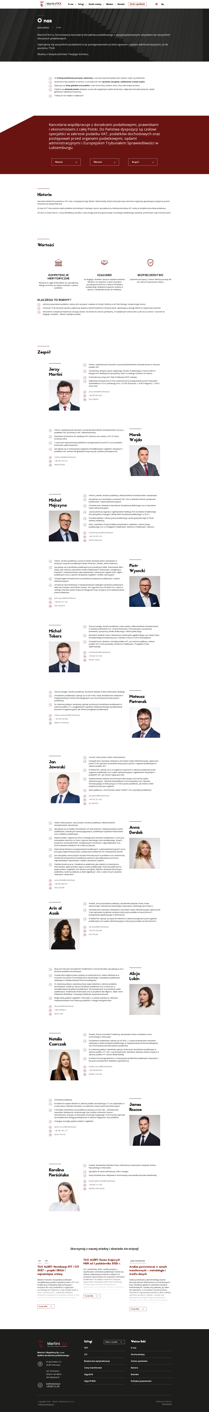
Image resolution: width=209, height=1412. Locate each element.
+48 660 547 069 (95, 656)
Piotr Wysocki (59, 605)
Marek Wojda (59, 464)
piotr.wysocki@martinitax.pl (65, 598)
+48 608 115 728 (95, 1185)
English (156, 4)
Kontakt (121, 4)
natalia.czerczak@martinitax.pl (100, 1066)
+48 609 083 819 (60, 884)
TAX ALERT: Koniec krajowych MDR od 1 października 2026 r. (102, 1262)
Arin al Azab (93, 934)
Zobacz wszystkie (111, 1342)
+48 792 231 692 (95, 799)
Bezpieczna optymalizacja (97, 1361)
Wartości (97, 162)
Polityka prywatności (141, 1381)
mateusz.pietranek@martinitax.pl (67, 715)
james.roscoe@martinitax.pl (65, 1127)
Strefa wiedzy (95, 4)
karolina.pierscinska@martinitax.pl (102, 1181)
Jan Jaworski (93, 803)
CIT (39, 1261)
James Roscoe (60, 1134)
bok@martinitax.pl (53, 1383)
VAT (86, 1347)
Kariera (134, 1367)
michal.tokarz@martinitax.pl (99, 652)
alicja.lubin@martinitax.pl (63, 1006)
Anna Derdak (59, 887)
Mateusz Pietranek (61, 722)
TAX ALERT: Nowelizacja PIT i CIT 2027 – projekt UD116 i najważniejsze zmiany (58, 1270)
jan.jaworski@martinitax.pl (99, 795)
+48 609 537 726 (60, 602)
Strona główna (43, 27)
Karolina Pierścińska (96, 1188)
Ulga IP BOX (90, 1381)
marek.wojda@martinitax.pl (65, 457)
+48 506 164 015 (60, 461)
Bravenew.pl (167, 1404)
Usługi (81, 4)
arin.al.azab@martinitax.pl (99, 927)
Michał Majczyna (95, 540)
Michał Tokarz (94, 660)
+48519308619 (60, 1010)
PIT (46, 1261)
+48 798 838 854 (95, 1070)
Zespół (135, 162)
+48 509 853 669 (95, 395)
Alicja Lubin (58, 1013)
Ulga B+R (88, 1374)
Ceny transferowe (137, 1261)
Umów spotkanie (137, 4)
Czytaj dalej (43, 1306)
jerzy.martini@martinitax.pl (99, 391)
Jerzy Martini (93, 399)
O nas (70, 4)
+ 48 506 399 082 (61, 719)
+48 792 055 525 (95, 536)
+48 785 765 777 (60, 1130)
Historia (59, 162)
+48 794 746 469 (95, 930)
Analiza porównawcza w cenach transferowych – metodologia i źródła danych (148, 1270)
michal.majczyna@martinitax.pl (101, 532)
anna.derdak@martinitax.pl (64, 880)
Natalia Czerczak (95, 1074)
